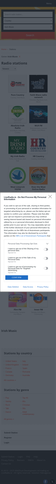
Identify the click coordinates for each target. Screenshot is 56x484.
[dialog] (28, 242)
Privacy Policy (42, 287)
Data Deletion (13, 287)
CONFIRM (16, 277)
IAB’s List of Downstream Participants (31, 236)
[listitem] (28, 243)
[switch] (46, 249)
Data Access (28, 287)
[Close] (50, 197)
